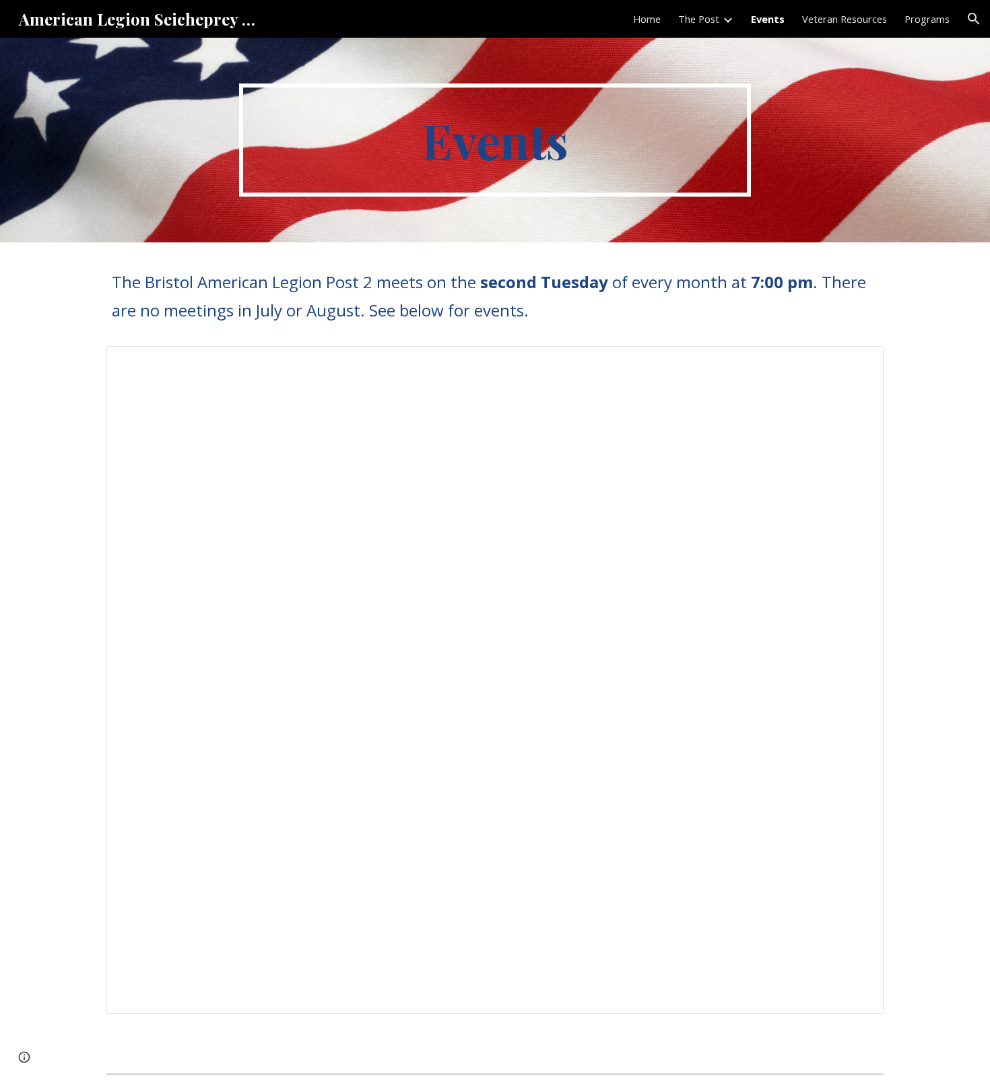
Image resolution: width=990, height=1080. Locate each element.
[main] (495, 140)
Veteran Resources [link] (844, 19)
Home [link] (647, 19)
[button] (974, 19)
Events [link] (768, 19)
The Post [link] (698, 19)
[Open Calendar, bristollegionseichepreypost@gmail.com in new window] (858, 363)
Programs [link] (927, 19)
